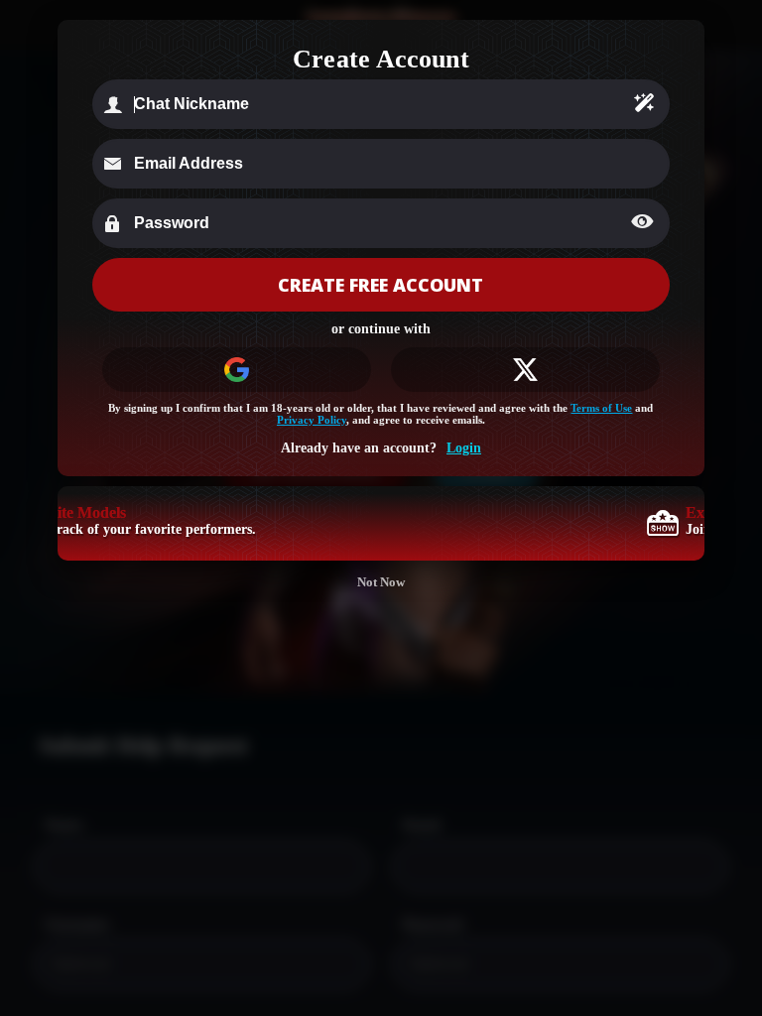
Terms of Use (601, 408)
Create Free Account (380, 285)
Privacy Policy (311, 420)
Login (463, 448)
